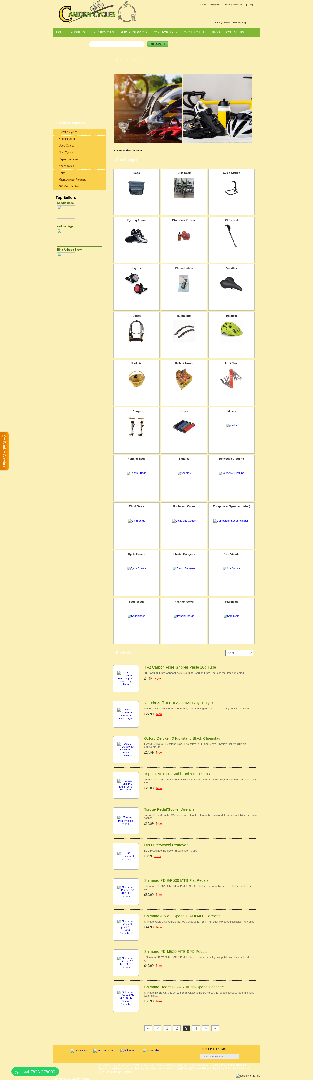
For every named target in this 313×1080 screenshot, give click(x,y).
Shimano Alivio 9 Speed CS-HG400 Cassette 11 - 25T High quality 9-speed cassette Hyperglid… (200, 921)
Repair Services (68, 159)
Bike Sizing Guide (222, 1068)
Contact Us (119, 1064)
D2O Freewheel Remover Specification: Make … (172, 850)
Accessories (66, 166)
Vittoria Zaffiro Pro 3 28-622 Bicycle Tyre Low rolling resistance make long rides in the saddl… (198, 708)
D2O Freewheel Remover (166, 845)
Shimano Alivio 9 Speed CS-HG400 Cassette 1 (184, 916)
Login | (204, 4)
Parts (62, 172)
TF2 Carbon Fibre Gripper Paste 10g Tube (180, 667)
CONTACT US (235, 32)
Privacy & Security (165, 1064)
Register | (216, 4)
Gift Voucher (104, 1064)
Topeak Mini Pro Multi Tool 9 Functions (177, 774)
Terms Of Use (146, 1064)
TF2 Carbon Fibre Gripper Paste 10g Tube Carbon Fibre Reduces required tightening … (195, 673)
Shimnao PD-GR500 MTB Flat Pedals (176, 880)
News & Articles (166, 1068)
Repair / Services (124, 1068)
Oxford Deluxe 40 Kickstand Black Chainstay (182, 738)
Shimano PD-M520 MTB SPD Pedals (175, 951)
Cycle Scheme (105, 1068)
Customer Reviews (201, 1068)
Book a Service (241, 1068)
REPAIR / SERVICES (133, 32)
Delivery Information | (235, 4)
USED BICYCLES (103, 32)
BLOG (216, 32)
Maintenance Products (72, 179)
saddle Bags (65, 226)
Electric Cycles (68, 132)
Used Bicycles (237, 1064)
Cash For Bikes (212, 1064)
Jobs (225, 1064)
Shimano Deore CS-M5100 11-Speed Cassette (184, 987)
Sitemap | (128, 1072)
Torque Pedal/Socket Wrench (169, 809)
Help (251, 4)
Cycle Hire (132, 1064)
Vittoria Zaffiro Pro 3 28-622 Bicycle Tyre (178, 703)
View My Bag (239, 22)
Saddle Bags (65, 202)
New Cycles (66, 152)
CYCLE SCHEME (195, 32)
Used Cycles (67, 145)
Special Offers (67, 138)
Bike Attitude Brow (69, 249)
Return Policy (195, 1064)
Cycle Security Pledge (109, 1072)
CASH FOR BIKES (165, 32)
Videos (186, 1068)
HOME (60, 32)
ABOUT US (78, 32)
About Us (182, 1064)
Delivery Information (145, 1068)
